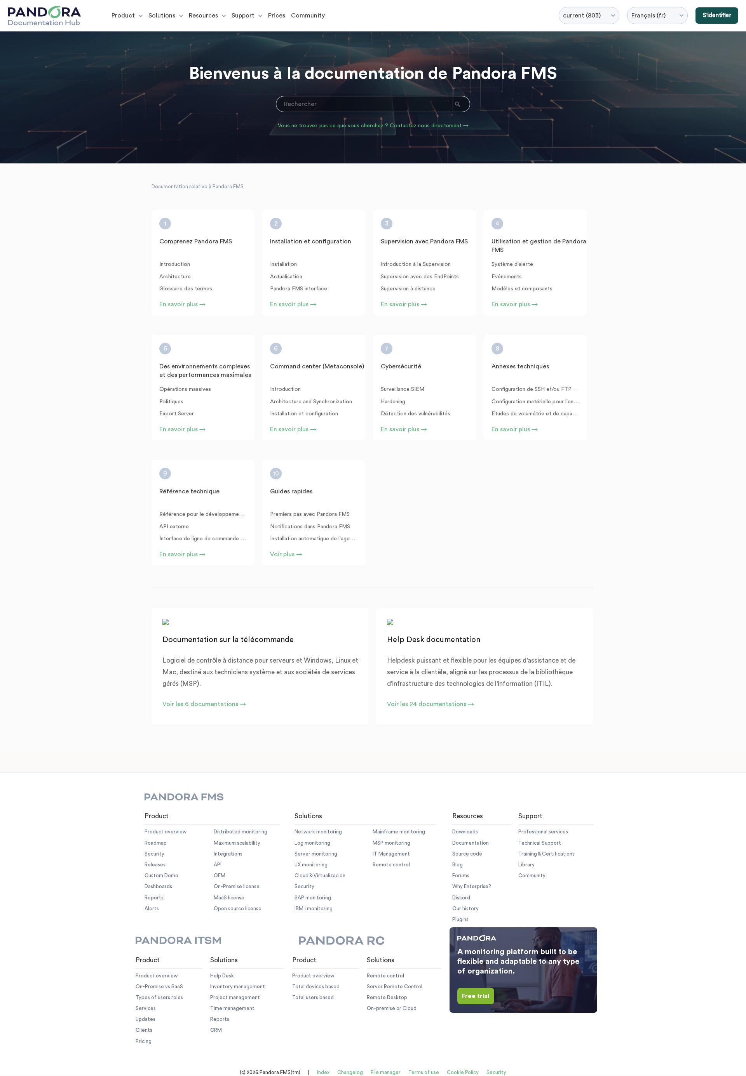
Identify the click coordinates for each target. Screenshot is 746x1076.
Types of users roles (159, 997)
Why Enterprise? (471, 886)
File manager (386, 1072)
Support (243, 15)
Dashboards (158, 886)
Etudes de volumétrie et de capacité (535, 414)
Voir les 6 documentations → (204, 704)
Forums (460, 875)
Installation (283, 264)
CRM (216, 1030)
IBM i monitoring (314, 908)
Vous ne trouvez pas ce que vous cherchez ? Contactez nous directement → (373, 125)
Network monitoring (318, 831)
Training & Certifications (546, 853)
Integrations (228, 853)
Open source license (237, 908)
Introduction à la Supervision (416, 264)
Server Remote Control (394, 986)
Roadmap (156, 842)
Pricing (144, 1041)
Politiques (171, 401)
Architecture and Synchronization (311, 401)
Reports (154, 897)
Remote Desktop (387, 997)
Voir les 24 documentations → (430, 704)
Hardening (393, 401)
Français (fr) (648, 15)
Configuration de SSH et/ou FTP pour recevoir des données (535, 389)
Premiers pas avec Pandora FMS (310, 514)
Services (146, 1008)
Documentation (470, 842)
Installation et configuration (304, 414)
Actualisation (286, 276)
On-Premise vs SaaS (159, 986)
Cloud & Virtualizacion (320, 875)
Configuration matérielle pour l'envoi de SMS (535, 401)
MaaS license (229, 897)
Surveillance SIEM (402, 389)
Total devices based (316, 986)
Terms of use (423, 1072)
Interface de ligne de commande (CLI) (203, 538)
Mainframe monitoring (399, 831)
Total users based (313, 997)
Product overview (165, 831)
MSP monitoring (391, 842)
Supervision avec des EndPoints (420, 276)
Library (526, 864)
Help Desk (222, 975)
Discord (461, 897)
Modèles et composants (522, 289)
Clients (144, 1030)
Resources (203, 15)
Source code (467, 853)
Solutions (161, 15)
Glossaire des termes (185, 289)
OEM (219, 875)
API (217, 864)
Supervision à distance (408, 289)
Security (154, 853)
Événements (507, 276)
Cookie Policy (463, 1072)
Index (323, 1072)
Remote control (391, 864)
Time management (232, 1008)
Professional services (543, 831)
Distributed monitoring (240, 831)
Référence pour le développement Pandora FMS (203, 514)
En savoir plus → (182, 304)
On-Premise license (237, 886)
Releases (155, 864)
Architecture (175, 276)
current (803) (582, 15)
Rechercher (458, 104)
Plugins (460, 919)
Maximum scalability (237, 842)
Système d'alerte (512, 264)
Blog (457, 864)
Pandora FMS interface (298, 289)
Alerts (152, 908)
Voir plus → (286, 554)
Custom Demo (161, 875)
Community (308, 15)
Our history (465, 908)
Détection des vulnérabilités (415, 414)
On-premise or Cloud (392, 1008)
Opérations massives (185, 389)
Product (123, 15)
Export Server (176, 414)
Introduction (174, 264)
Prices (276, 15)
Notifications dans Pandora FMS (310, 526)
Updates (145, 1019)
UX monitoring (311, 864)
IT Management (391, 853)
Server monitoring (316, 853)
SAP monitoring (313, 897)
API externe (174, 526)
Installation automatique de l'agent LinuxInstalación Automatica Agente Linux (313, 538)
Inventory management (237, 986)
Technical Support (539, 842)
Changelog (350, 1072)
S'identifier (717, 15)
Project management (235, 997)
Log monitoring (312, 842)
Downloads (465, 831)
